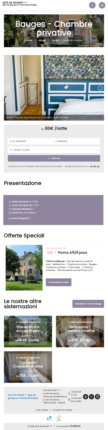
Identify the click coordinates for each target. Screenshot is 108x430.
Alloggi (42, 40)
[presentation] (7, 87)
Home (29, 40)
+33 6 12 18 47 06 (76, 393)
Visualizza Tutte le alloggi (88, 303)
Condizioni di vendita (62, 410)
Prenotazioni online (58, 282)
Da (14, 141)
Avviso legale (42, 410)
